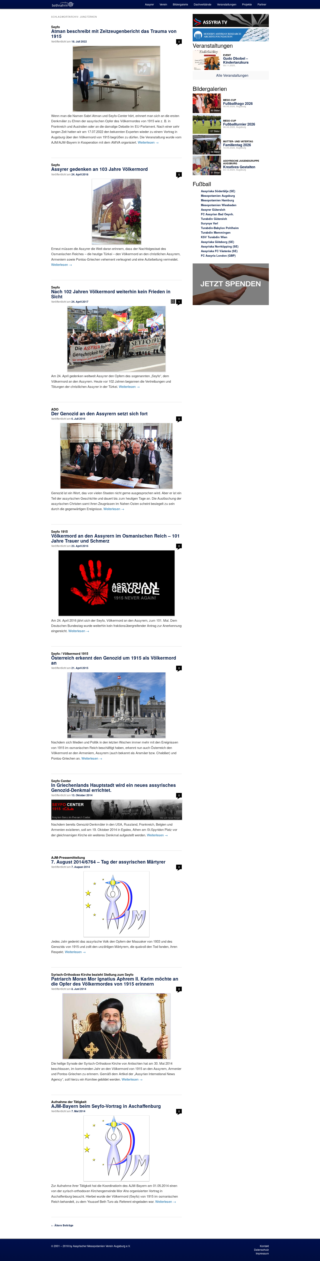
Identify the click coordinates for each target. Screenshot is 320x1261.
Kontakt (264, 1246)
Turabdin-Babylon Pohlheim (220, 228)
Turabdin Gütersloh (214, 219)
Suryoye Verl (209, 223)
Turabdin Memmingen (216, 232)
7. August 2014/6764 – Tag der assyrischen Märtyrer (108, 861)
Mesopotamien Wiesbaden (218, 205)
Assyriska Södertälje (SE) (218, 191)
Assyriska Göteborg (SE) (217, 242)
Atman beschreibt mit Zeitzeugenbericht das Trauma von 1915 (114, 33)
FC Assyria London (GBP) (218, 255)
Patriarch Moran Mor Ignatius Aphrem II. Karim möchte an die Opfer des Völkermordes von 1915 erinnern (114, 981)
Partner (262, 4)
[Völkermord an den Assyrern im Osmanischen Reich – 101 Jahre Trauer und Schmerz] (116, 583)
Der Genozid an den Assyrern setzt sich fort (99, 413)
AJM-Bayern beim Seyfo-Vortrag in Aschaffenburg (106, 1106)
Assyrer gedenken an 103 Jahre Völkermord (99, 169)
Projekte (247, 4)
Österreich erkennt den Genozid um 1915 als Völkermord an (113, 660)
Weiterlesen (148, 142)
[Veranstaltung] (173, 301)
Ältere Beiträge (62, 1225)
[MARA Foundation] (231, 35)
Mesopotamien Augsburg (218, 195)
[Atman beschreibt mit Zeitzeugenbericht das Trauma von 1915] (116, 79)
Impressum (262, 1253)
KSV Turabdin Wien (214, 237)
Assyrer (149, 4)
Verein (163, 4)
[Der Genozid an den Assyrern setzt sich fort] (116, 456)
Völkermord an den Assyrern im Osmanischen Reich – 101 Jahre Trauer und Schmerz (115, 538)
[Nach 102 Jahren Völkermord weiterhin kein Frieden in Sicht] (116, 339)
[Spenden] (231, 284)
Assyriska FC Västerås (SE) (219, 251)
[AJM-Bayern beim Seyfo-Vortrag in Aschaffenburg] (116, 1148)
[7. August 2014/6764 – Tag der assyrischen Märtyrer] (116, 904)
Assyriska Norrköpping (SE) (219, 246)
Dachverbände (202, 4)
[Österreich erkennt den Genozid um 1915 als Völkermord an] (116, 705)
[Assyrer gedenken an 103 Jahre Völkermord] (116, 211)
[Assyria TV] (231, 21)
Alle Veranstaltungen (232, 75)
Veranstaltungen (226, 4)
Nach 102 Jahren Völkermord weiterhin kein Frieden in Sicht (110, 294)
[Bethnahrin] (63, 4)
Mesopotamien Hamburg (217, 200)
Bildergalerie (180, 4)
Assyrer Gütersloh (213, 209)
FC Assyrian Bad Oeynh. (217, 214)
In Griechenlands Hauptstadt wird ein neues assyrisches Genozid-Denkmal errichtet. (113, 787)
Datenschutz (261, 1249)
